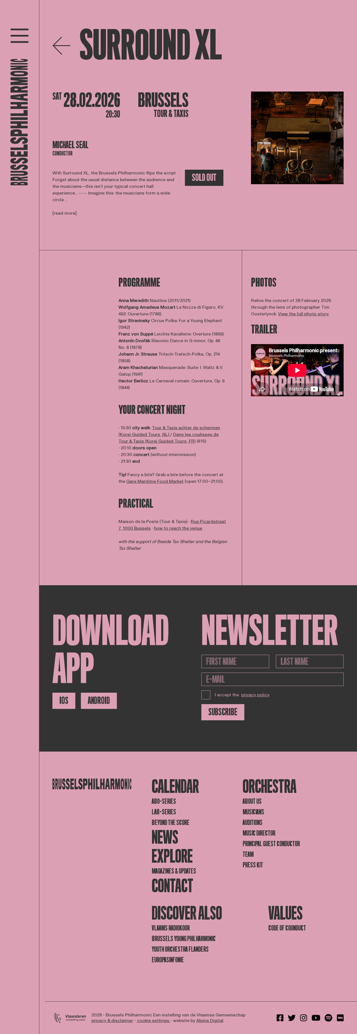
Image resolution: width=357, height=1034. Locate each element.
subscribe (222, 712)
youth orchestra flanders (180, 949)
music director (259, 833)
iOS (63, 700)
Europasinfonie (168, 960)
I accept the (242, 695)
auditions (252, 823)
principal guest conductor (271, 844)
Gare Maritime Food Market (155, 481)
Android (99, 700)
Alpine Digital (209, 1021)
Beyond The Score (170, 823)
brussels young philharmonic (184, 939)
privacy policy (255, 695)
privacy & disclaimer (112, 1021)
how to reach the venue (178, 528)
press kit (253, 865)
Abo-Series (164, 801)
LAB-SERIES (164, 812)
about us (252, 801)
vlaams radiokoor (171, 928)
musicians (253, 812)
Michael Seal (70, 145)
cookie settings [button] (153, 1021)
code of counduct (287, 928)
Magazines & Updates (174, 871)
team (248, 854)
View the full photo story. (303, 314)
